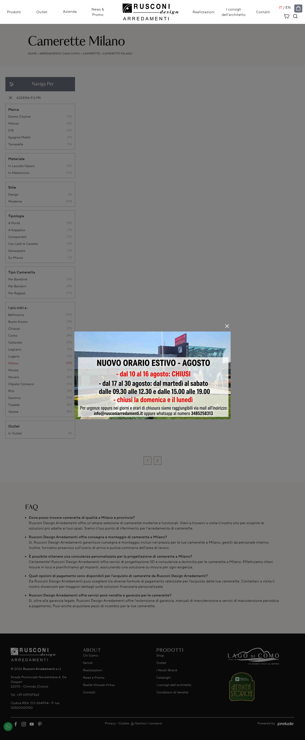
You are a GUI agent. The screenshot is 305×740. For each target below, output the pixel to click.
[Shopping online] (298, 8)
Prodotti (14, 12)
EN (288, 7)
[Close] (227, 326)
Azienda (70, 11)
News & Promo (98, 12)
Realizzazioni (204, 12)
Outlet (42, 12)
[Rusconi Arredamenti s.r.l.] (150, 11)
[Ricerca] (295, 16)
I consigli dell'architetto (234, 12)
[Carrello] (287, 15)
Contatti (263, 12)
